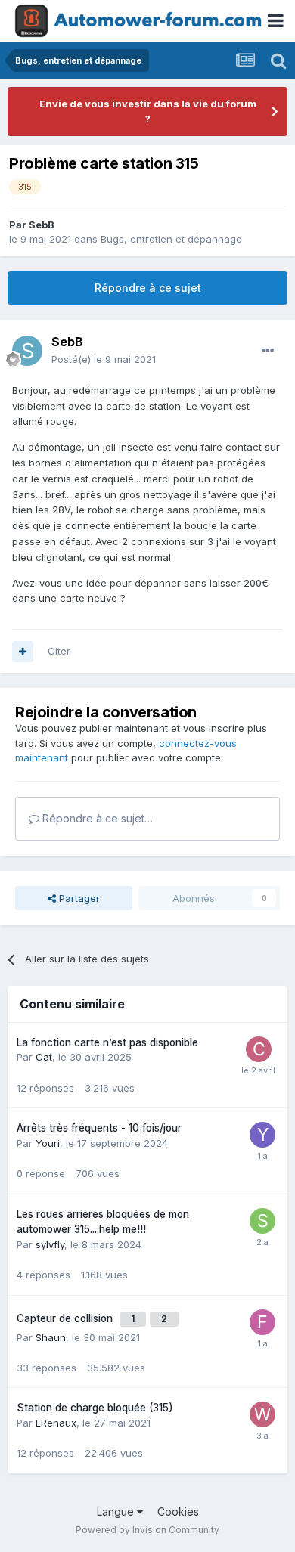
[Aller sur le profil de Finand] (262, 1322)
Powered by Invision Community (147, 1529)
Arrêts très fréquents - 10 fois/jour (99, 1128)
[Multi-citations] (22, 651)
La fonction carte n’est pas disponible (107, 1042)
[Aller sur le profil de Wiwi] (262, 1414)
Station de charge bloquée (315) (95, 1408)
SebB (41, 224)
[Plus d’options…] (268, 351)
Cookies (178, 1511)
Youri (48, 1143)
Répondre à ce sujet (148, 287)
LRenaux (56, 1423)
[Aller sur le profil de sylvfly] (262, 1221)
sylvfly (50, 1244)
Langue (117, 1511)
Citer (59, 651)
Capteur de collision (66, 1318)
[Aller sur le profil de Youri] (262, 1135)
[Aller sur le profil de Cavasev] (259, 1049)
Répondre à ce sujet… (96, 818)
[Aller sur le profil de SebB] (27, 351)
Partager (78, 898)
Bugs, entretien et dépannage (171, 239)
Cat (44, 1057)
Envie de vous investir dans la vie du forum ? (147, 111)
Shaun (51, 1337)
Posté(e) (103, 359)
